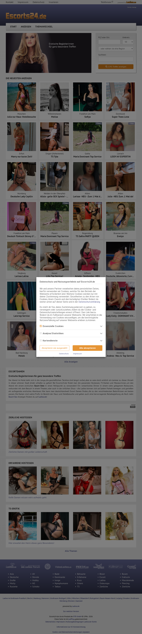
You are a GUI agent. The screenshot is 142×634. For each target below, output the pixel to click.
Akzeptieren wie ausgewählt (54, 348)
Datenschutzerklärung (89, 302)
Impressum (77, 354)
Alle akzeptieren (87, 348)
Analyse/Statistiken (53, 333)
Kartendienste (50, 340)
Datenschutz (64, 354)
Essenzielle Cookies (53, 326)
